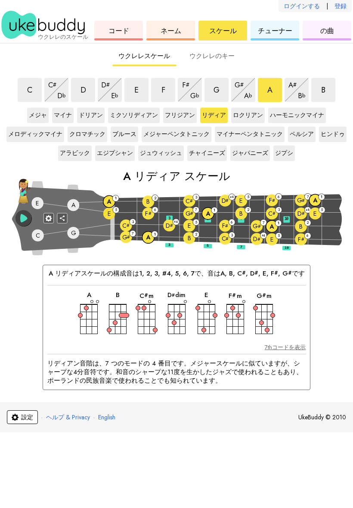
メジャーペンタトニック (176, 134)
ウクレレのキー (212, 56)
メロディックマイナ (35, 134)
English (106, 417)
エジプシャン (115, 153)
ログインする (302, 6)
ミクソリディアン (134, 115)
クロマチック (87, 134)
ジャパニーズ (250, 153)
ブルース (124, 134)
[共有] (62, 218)
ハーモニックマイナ (297, 115)
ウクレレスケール (144, 56)
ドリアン (91, 115)
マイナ (63, 115)
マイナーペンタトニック (250, 134)
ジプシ (284, 153)
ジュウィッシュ (161, 153)
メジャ (38, 115)
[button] (23, 218)
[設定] (48, 218)
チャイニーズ (207, 153)
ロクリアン (248, 115)
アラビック (75, 153)
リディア (214, 115)
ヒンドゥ (333, 134)
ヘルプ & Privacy (68, 417)
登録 (340, 6)
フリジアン (180, 115)
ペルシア (302, 134)
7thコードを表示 (285, 347)
